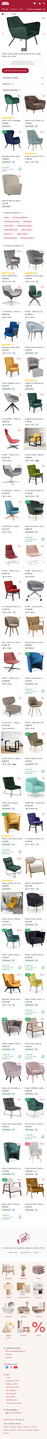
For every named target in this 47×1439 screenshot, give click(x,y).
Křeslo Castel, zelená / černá (13, 955)
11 (43, 930)
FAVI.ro (20, 1427)
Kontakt (9, 1354)
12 (43, 132)
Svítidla (8, 1297)
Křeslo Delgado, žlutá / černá (13, 383)
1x (13, 118)
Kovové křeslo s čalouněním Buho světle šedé (20, 758)
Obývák (23, 1316)
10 (20, 894)
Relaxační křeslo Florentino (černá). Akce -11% (20, 999)
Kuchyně (38, 1297)
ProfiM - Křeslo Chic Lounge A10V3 (16, 571)
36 (43, 251)
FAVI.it (6, 1430)
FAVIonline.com (10, 1420)
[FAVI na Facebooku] (7, 1367)
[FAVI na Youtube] (15, 1367)
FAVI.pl (13, 1427)
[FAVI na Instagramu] (11, 1367)
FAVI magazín (11, 1390)
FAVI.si (6, 1433)
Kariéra (8, 1357)
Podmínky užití (11, 1400)
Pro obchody (11, 1393)
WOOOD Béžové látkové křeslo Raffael (17, 201)
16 (20, 323)
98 (20, 251)
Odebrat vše (12, 1252)
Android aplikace (15, 1413)
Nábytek (5, 9)
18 (43, 394)
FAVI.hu (27, 1427)
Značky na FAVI (12, 1384)
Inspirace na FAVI (12, 1387)
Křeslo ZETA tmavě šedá (11, 1124)
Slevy (39, 1335)
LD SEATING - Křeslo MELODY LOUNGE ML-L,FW (22, 526)
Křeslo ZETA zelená (9, 803)
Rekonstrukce (24, 1297)
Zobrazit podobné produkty (15, 71)
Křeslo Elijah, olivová (33, 758)
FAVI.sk (7, 1427)
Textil (21, 9)
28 (43, 1099)
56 (43, 975)
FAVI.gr (36, 1430)
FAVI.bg (29, 1430)
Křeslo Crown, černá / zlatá (36, 919)
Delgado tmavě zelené (34, 419)
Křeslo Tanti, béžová (33, 1044)
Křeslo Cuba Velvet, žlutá (12, 839)
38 (43, 1144)
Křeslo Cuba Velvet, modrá (35, 678)
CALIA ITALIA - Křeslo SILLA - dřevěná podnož (20, 723)
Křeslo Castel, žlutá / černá (36, 999)
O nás (8, 1377)
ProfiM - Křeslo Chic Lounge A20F (15, 678)
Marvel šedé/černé (9, 276)
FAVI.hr (34, 1427)
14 (43, 618)
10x (13, 273)
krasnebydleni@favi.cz (17, 1351)
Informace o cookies (14, 1403)
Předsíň (23, 1335)
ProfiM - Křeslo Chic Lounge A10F (15, 455)
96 (20, 1064)
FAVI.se (13, 1430)
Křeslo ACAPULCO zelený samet (15, 883)
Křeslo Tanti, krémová (10, 1204)
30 (20, 96)
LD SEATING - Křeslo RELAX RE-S (15, 312)
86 (20, 859)
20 (43, 894)
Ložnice (39, 1316)
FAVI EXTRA (10, 1397)
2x (36, 273)
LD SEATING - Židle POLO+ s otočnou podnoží (20, 419)
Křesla (13, 14)
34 (43, 502)
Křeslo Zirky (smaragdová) (12, 120)
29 (20, 359)
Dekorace (13, 9)
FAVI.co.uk (21, 1430)
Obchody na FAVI (12, 1381)
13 (20, 1144)
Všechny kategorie (34, 9)
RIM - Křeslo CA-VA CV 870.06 (14, 642)
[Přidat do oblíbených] (43, 96)
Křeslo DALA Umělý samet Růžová (16, 1088)
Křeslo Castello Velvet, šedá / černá (16, 1044)
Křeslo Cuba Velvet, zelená (12, 1168)
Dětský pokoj (8, 1337)
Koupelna (8, 1316)
